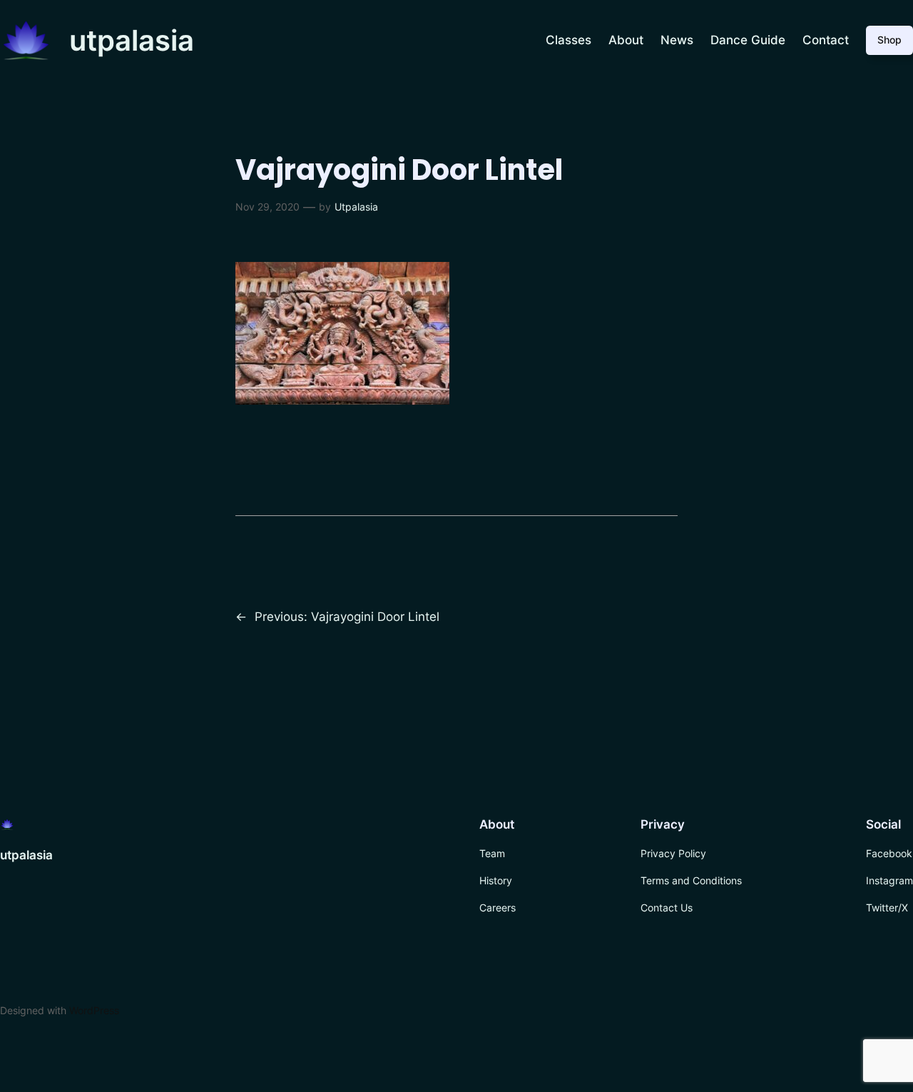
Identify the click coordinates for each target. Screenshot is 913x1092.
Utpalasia (356, 207)
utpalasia (131, 40)
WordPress (94, 1010)
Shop (889, 40)
